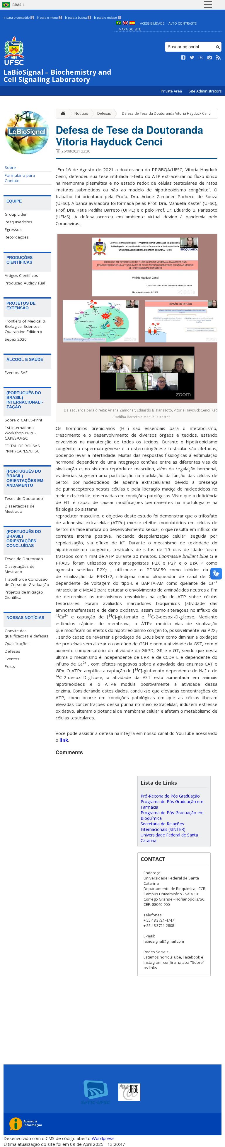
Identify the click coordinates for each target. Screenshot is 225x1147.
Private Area (172, 91)
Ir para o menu (49, 17)
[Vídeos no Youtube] (201, 57)
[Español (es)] (132, 23)
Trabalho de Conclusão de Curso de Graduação (27, 582)
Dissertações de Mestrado (20, 508)
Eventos (12, 658)
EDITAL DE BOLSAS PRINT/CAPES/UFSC (22, 448)
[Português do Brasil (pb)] (118, 23)
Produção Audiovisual (25, 283)
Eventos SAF (16, 372)
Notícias (81, 113)
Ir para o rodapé (107, 17)
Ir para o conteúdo (18, 17)
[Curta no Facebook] (183, 57)
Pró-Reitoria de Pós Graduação (170, 796)
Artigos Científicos (21, 275)
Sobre (10, 167)
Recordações (17, 237)
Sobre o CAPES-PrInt (23, 420)
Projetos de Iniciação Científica (24, 594)
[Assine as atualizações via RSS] (218, 57)
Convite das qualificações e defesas (26, 633)
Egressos (13, 229)
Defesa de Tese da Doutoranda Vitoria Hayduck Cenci (166, 113)
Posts (10, 666)
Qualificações (17, 643)
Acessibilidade (152, 23)
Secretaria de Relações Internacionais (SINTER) (163, 826)
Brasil (18, 4)
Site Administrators (205, 91)
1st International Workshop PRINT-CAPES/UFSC (20, 433)
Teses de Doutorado (24, 498)
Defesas (12, 651)
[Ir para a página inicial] (61, 113)
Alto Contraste (182, 23)
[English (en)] (125, 23)
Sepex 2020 (16, 339)
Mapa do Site (130, 29)
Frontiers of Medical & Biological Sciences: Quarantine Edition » (25, 326)
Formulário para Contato (20, 178)
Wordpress (103, 1138)
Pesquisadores (18, 221)
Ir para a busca (77, 17)
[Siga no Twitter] (192, 57)
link (63, 740)
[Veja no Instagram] (209, 57)
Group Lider (16, 214)
